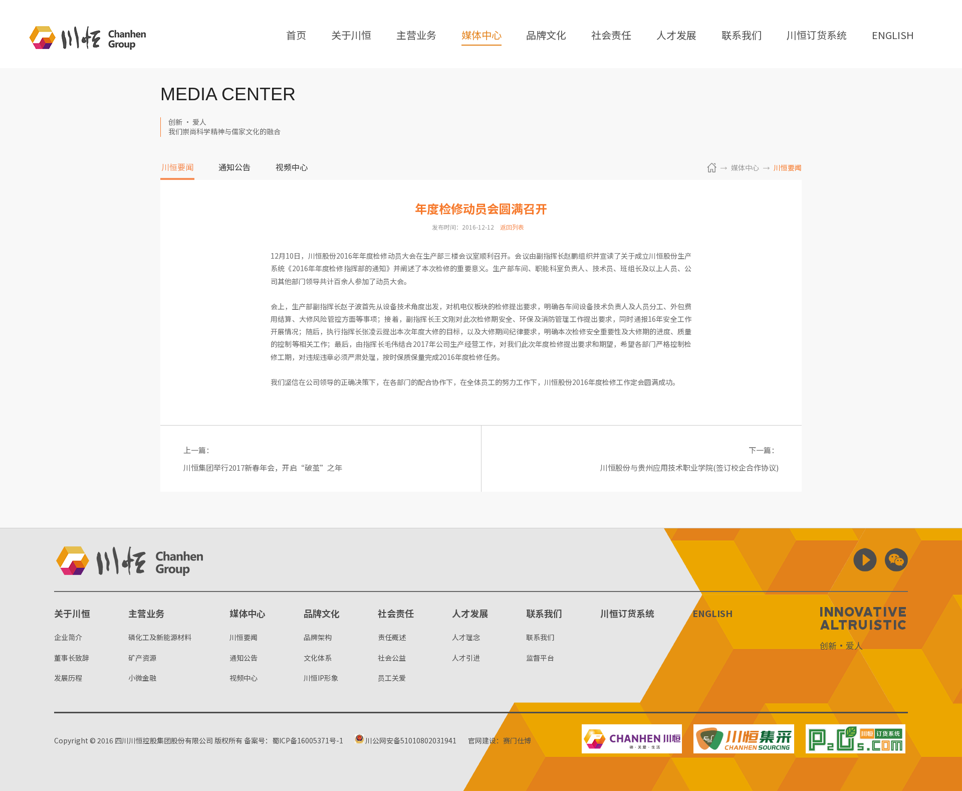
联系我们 (742, 36)
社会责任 (611, 36)
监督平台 (540, 658)
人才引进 (466, 658)
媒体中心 (481, 36)
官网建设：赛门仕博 (499, 740)
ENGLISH (893, 36)
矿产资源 (142, 658)
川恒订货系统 (817, 36)
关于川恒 (351, 36)
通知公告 (234, 168)
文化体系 (318, 658)
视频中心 (292, 168)
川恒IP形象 (321, 678)
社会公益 (392, 658)
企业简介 (68, 637)
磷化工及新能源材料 (159, 637)
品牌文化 (546, 36)
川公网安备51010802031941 (410, 740)
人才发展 (676, 36)
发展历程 (68, 678)
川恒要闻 (177, 168)
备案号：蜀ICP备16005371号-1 (293, 740)
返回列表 (512, 227)
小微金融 (142, 678)
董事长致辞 (71, 658)
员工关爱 (392, 678)
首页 (296, 36)
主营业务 (416, 36)
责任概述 (392, 637)
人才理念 (466, 637)
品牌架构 (318, 637)
